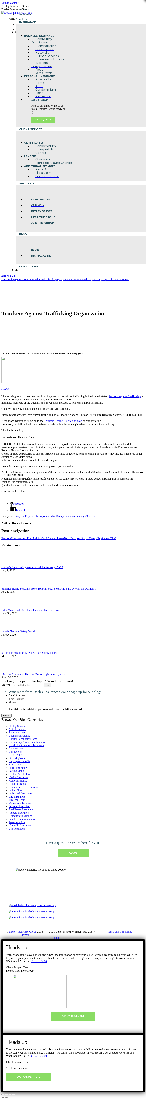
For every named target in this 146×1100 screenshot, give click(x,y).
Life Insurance (17, 796)
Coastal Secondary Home (23, 738)
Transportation (44, 516)
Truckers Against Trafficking (125, 396)
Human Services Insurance (24, 786)
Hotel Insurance (17, 783)
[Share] (6, 1094)
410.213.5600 (9, 275)
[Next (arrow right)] (6, 1097)
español (5, 389)
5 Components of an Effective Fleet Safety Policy (29, 652)
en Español (28, 516)
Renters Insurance (19, 812)
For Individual (17, 770)
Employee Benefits (19, 761)
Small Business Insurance (23, 819)
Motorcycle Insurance (21, 803)
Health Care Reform (20, 774)
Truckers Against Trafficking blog (63, 420)
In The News (16, 790)
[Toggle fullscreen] (10, 1094)
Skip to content (9, 2)
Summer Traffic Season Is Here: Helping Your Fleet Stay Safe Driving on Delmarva (48, 588)
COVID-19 (15, 754)
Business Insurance (19, 735)
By (63, 516)
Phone (12, 702)
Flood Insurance (18, 767)
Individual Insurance (20, 793)
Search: (5, 684)
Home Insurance (18, 780)
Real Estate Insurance (21, 809)
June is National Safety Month (18, 631)
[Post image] (11, 564)
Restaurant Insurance (20, 815)
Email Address (17, 695)
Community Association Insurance (28, 742)
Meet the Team (17, 799)
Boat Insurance (17, 732)
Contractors (15, 751)
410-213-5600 (39, 961)
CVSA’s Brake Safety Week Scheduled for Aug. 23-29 (32, 567)
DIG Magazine (17, 758)
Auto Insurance (17, 729)
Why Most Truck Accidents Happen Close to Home (30, 609)
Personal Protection (19, 806)
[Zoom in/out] (13, 1094)
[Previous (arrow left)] (2, 1097)
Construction (16, 748)
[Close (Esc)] (2, 1094)
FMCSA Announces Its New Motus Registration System (33, 674)
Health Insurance (18, 777)
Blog (17, 516)
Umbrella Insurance (20, 825)
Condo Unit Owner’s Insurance (26, 745)
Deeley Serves (17, 726)
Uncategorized (17, 828)
